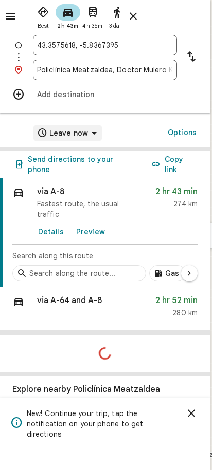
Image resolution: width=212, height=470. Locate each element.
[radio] (43, 15)
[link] (105, 232)
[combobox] (105, 45)
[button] (105, 309)
